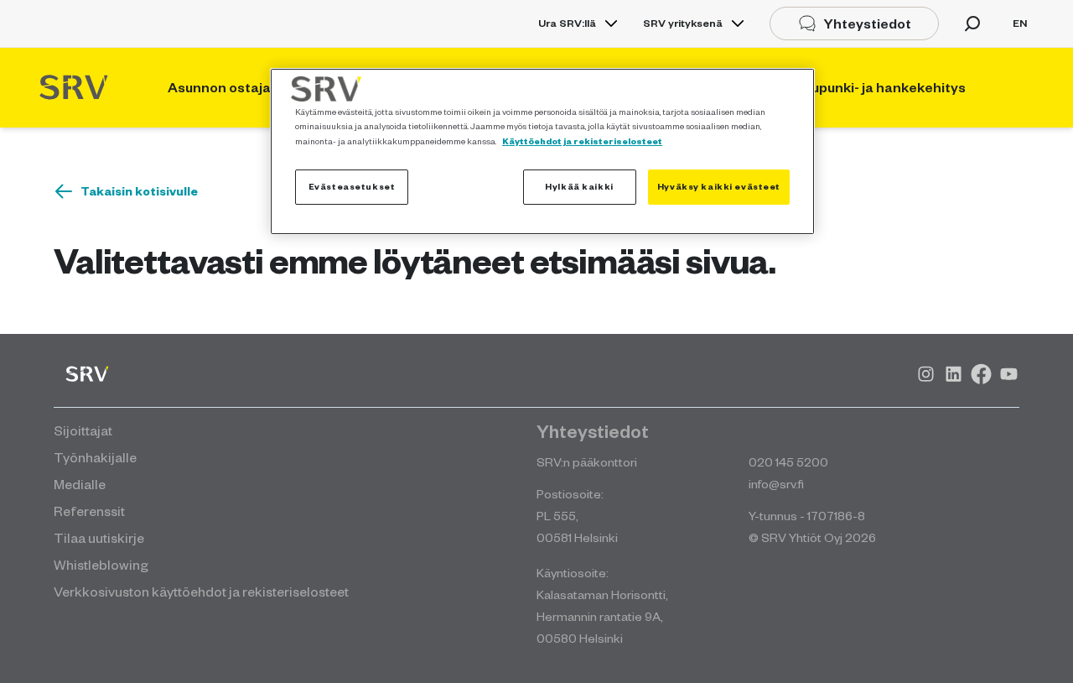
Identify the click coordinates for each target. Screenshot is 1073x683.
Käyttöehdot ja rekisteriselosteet (582, 141)
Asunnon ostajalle (227, 87)
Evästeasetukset (352, 186)
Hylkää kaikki (579, 186)
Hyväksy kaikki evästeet (718, 186)
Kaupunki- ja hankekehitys (880, 87)
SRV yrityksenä (683, 23)
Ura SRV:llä (567, 23)
